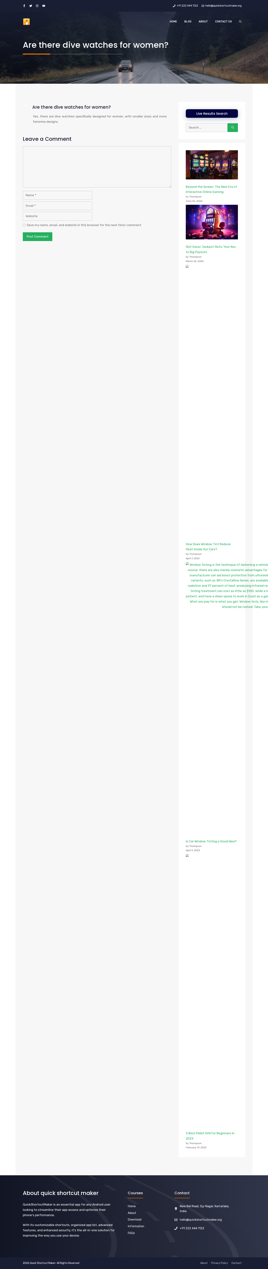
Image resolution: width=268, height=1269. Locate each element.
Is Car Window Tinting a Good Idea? (211, 841)
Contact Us (223, 21)
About (203, 21)
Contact (237, 1263)
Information (136, 1226)
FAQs (131, 1233)
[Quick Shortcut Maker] (26, 21)
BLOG (187, 21)
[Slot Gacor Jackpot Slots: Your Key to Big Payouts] (212, 223)
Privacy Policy (219, 1263)
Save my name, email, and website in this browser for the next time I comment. (84, 225)
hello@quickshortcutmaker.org (201, 1219)
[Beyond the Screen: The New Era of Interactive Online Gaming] (212, 165)
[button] (97, 107)
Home (173, 21)
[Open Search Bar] (240, 21)
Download (134, 1219)
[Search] (233, 127)
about (132, 1213)
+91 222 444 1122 (192, 1228)
